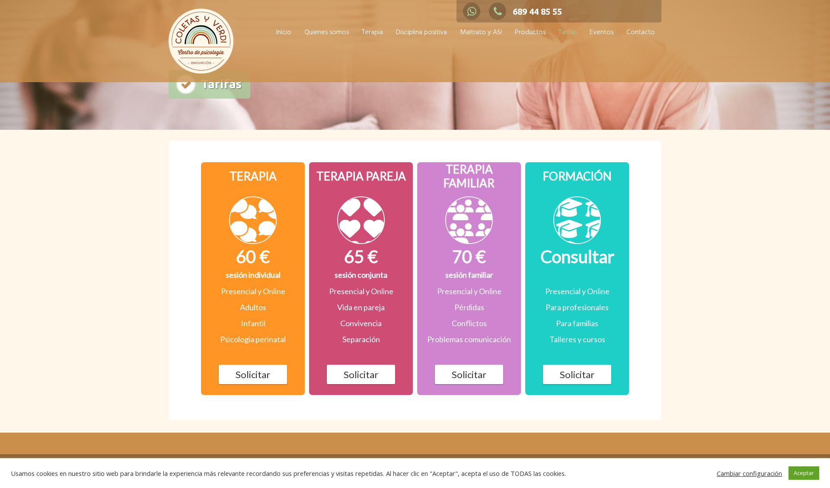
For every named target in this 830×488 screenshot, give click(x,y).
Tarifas (568, 32)
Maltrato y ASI (481, 32)
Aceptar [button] (804, 473)
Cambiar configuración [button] (749, 473)
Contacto (640, 32)
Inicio (283, 32)
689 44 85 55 (537, 11)
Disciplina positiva (421, 32)
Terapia (372, 32)
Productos (530, 32)
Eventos (601, 32)
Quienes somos (326, 32)
